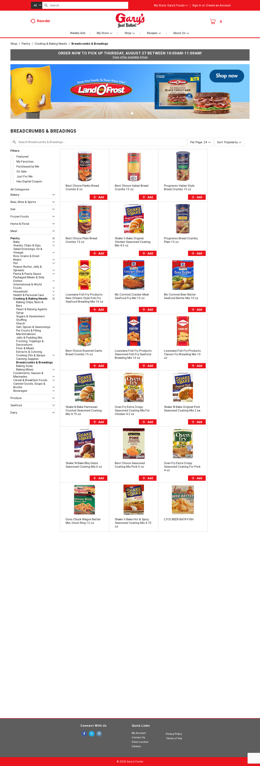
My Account (139, 733)
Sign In (196, 5)
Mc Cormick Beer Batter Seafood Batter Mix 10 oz (181, 296)
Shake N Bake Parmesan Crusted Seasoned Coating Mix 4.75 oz (84, 410)
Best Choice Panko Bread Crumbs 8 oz (82, 187)
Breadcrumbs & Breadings (89, 43)
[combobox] (36, 5)
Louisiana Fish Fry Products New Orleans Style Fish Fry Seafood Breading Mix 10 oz (84, 298)
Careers (136, 746)
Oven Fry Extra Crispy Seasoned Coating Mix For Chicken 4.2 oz (132, 410)
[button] (177, 5)
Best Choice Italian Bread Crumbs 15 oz (131, 187)
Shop (13, 43)
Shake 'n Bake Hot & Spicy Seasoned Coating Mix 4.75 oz (133, 522)
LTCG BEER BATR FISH (178, 519)
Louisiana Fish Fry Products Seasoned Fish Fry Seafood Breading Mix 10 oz (133, 354)
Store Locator (140, 741)
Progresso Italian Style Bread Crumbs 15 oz (179, 187)
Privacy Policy (174, 734)
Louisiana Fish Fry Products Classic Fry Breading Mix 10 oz (182, 354)
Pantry (26, 43)
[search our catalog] (46, 5)
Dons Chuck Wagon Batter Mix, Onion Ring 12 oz (83, 521)
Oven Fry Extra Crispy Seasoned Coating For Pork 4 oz (182, 466)
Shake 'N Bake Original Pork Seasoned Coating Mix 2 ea (182, 408)
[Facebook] (84, 734)
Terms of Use (174, 738)
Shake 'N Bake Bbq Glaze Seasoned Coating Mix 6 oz (84, 464)
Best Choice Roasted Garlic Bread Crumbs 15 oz (84, 352)
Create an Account (218, 5)
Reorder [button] (43, 21)
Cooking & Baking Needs (51, 43)
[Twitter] (91, 734)
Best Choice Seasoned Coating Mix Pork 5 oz (130, 464)
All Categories (19, 189)
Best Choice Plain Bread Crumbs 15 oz (81, 240)
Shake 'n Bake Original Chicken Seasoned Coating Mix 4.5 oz (133, 241)
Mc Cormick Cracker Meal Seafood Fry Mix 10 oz (132, 296)
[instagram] (99, 734)
